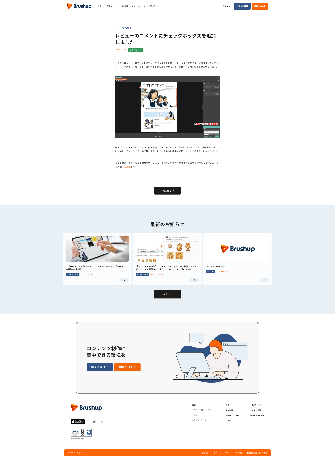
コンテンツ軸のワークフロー (203, 410)
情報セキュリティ (257, 415)
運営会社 (205, 453)
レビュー (195, 415)
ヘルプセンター (256, 405)
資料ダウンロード (233, 415)
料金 (227, 405)
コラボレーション (199, 420)
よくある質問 (255, 410)
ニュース (229, 421)
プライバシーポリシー (222, 453)
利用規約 (238, 453)
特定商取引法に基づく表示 (257, 453)
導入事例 (229, 410)
